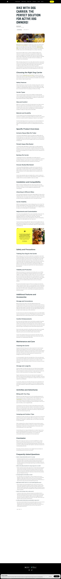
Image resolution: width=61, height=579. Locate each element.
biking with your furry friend (28, 75)
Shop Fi (52, 1)
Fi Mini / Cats (29, 1)
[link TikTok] (32, 570)
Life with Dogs (19, 29)
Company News (17, 1)
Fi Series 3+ (34, 1)
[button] (17, 237)
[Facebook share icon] (26, 30)
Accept (56, 576)
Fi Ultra (39, 1)
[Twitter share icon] (24, 30)
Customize (50, 576)
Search (42, 1)
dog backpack (19, 398)
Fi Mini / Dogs (23, 1)
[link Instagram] (29, 570)
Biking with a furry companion (22, 44)
